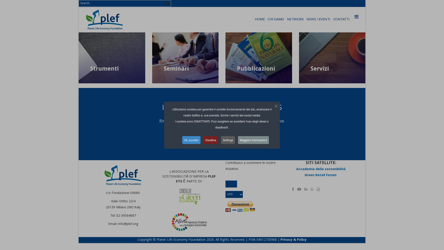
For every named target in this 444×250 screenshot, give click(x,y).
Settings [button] (228, 140)
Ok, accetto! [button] (191, 140)
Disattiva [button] (210, 140)
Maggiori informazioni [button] (253, 140)
